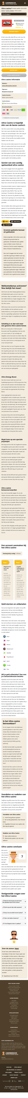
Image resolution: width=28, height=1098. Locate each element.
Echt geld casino (14, 1015)
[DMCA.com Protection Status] (21, 1081)
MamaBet (14, 1000)
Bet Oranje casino (14, 1003)
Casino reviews (10, 10)
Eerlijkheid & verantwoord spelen (11, 117)
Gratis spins (14, 1033)
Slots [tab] (6, 221)
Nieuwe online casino (14, 993)
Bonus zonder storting (14, 1034)
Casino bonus (14, 1030)
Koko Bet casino (14, 1006)
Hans (17, 948)
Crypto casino (14, 1017)
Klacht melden (14, 1075)
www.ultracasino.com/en (9, 86)
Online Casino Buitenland (14, 987)
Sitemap (4, 1075)
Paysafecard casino (14, 1021)
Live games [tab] (8, 224)
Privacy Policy (18, 1072)
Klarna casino (14, 1023)
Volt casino (14, 1018)
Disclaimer (8, 1072)
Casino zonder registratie (14, 992)
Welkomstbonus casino (14, 1031)
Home (3, 10)
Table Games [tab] (17, 221)
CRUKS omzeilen (14, 990)
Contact (23, 1075)
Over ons (8, 1067)
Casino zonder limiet (14, 989)
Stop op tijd (18, 1086)
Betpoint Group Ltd (7, 91)
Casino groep (14, 1008)
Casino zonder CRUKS (14, 986)
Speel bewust (18, 1067)
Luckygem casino (14, 1002)
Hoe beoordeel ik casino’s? (14, 1069)
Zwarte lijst (14, 1077)
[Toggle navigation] (25, 3)
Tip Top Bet (14, 1005)
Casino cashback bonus (14, 1036)
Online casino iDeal (14, 1020)
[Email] (14, 942)
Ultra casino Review (13, 75)
